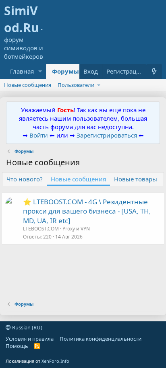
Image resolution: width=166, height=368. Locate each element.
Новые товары (135, 179)
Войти (38, 135)
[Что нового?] (154, 71)
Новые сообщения (27, 84)
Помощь (17, 345)
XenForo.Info (55, 361)
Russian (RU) (26, 327)
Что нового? (24, 179)
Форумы (65, 71)
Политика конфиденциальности (100, 338)
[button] (40, 71)
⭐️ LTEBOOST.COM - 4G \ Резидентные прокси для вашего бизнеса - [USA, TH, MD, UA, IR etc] (87, 211)
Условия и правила (30, 338)
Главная (22, 71)
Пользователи (76, 84)
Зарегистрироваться (108, 135)
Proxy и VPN (76, 228)
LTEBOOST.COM (41, 228)
